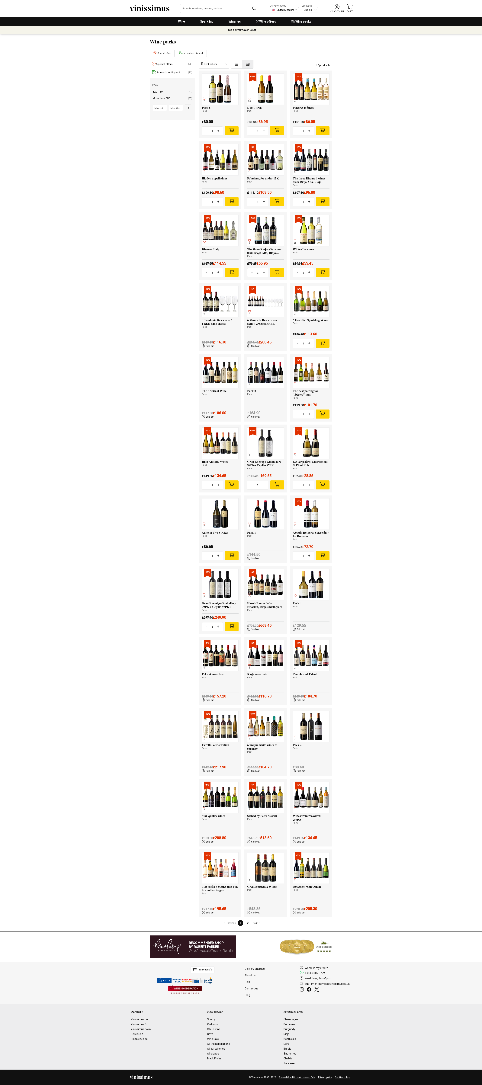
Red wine (212, 1024)
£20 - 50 (172, 91)
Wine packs (303, 21)
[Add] (232, 130)
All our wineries (216, 1048)
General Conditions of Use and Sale (297, 1077)
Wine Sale (213, 1038)
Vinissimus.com (140, 1019)
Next (255, 923)
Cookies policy (342, 1077)
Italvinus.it (137, 1034)
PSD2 (166, 980)
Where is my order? (316, 968)
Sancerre (289, 1063)
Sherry (211, 1019)
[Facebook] (310, 990)
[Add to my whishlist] (204, 241)
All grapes (213, 1053)
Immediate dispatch (194, 53)
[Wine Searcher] (306, 946)
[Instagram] (302, 990)
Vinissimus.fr (139, 1024)
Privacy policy (325, 1077)
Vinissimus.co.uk (141, 1029)
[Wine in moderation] (185, 989)
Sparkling (207, 21)
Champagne (291, 1019)
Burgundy (289, 1029)
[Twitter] (317, 990)
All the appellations (218, 1043)
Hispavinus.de (139, 1038)
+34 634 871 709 (315, 972)
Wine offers (267, 21)
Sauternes (290, 1053)
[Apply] (188, 108)
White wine (213, 1029)
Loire (286, 1043)
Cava (210, 1034)
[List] (236, 64)
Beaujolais (290, 1038)
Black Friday (214, 1058)
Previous (231, 923)
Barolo (287, 1048)
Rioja (286, 1034)
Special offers (164, 53)
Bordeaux (289, 1024)
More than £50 (172, 98)
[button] (337, 8)
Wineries (235, 21)
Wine (181, 21)
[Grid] (247, 64)
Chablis (288, 1058)
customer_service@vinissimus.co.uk (327, 983)
